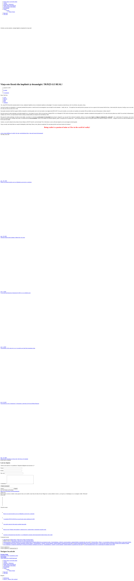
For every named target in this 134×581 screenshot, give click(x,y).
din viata (17, 133)
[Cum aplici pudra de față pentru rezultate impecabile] (5, 523)
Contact (5, 3)
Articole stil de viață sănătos (9, 6)
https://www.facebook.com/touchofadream (10, 491)
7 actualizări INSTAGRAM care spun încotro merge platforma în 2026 (19, 519)
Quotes (4, 9)
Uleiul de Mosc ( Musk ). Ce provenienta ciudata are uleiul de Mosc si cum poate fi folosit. (111, 542)
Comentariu (4, 483)
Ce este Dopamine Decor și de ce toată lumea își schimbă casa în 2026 (99, 544)
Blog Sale (5, 13)
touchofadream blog (24, 133)
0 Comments (6, 92)
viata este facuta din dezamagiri (36, 133)
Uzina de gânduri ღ (5, 548)
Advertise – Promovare (8, 4)
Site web (2, 473)
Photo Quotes (12, 11)
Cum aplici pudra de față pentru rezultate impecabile (14, 524)
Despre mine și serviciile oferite (10, 1)
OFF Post (5, 14)
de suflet (5, 90)
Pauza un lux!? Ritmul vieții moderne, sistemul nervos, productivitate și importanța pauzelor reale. (24, 529)
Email (2, 470)
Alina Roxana (6, 539)
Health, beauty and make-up (9, 5)
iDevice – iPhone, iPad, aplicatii (10, 579)
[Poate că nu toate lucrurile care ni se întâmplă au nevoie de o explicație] (5, 512)
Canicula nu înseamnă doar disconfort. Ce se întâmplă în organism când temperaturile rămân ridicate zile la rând (27, 534)
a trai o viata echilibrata (6, 133)
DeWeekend (6, 578)
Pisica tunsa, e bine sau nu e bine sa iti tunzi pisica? (22, 539)
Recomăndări (6, 8)
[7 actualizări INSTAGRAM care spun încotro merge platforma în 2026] (5, 517)
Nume (2, 468)
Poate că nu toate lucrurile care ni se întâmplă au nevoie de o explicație (18, 513)
